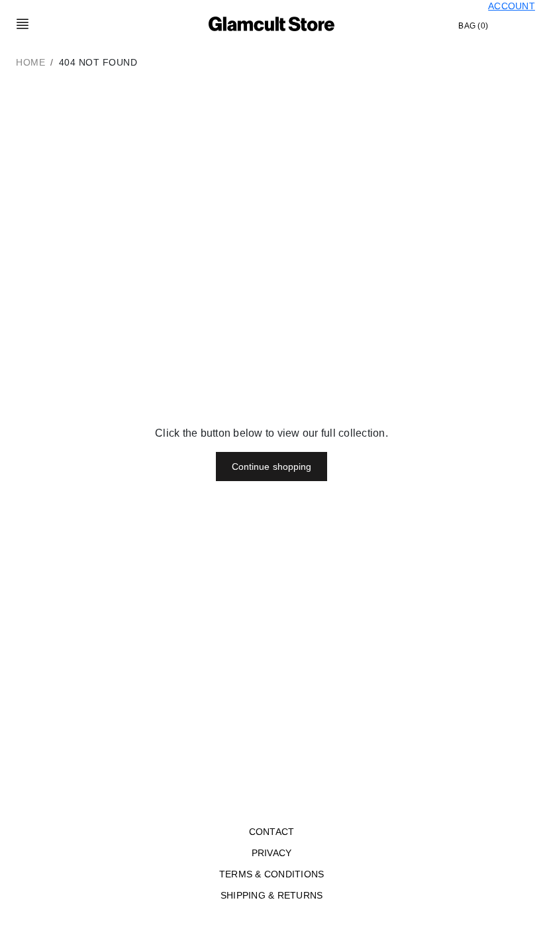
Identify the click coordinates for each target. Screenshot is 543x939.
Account (511, 6)
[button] (22, 24)
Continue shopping (272, 466)
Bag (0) (473, 25)
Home (30, 62)
